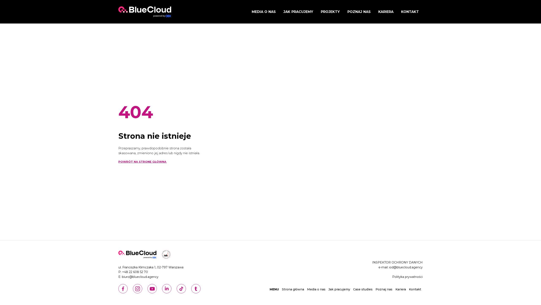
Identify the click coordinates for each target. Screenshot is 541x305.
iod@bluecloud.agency (406, 267)
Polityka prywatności (407, 277)
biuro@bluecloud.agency (140, 277)
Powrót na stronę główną (142, 161)
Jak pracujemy (298, 12)
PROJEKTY (330, 12)
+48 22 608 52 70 (135, 272)
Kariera (385, 12)
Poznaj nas (359, 12)
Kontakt (410, 12)
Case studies (363, 289)
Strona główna (293, 289)
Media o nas (264, 12)
